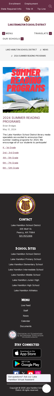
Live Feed (25, 305)
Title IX (29, 9)
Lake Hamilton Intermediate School (25, 269)
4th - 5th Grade (10, 157)
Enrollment (14, 3)
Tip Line (41, 9)
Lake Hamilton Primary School (25, 259)
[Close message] (49, 375)
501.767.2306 (25, 236)
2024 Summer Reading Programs (30, 56)
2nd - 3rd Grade (11, 152)
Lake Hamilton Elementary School (26, 264)
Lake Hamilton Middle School (25, 275)
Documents (25, 326)
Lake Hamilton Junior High (25, 280)
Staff (25, 310)
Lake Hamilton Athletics (25, 290)
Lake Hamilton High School (25, 285)
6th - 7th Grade (10, 162)
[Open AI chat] (46, 388)
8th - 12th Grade (11, 168)
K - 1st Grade (9, 147)
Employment (31, 3)
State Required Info (11, 9)
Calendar (25, 321)
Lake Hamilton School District (21, 50)
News (45, 50)
